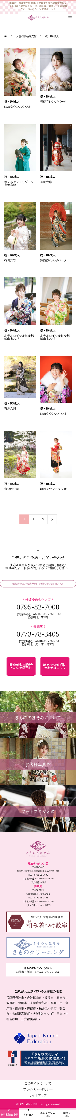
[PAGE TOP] (38, 550)
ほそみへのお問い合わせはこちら (55, 666)
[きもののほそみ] (38, 848)
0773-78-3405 (38, 634)
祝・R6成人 (12, 101)
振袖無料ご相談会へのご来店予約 (21, 666)
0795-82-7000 (38, 607)
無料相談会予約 (9, 1114)
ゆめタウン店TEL (47, 1114)
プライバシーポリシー (38, 1089)
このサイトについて (38, 1083)
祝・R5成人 (12, 403)
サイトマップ (38, 1095)
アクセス (28, 1114)
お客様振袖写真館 (26, 36)
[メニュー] (69, 17)
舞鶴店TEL (66, 1114)
